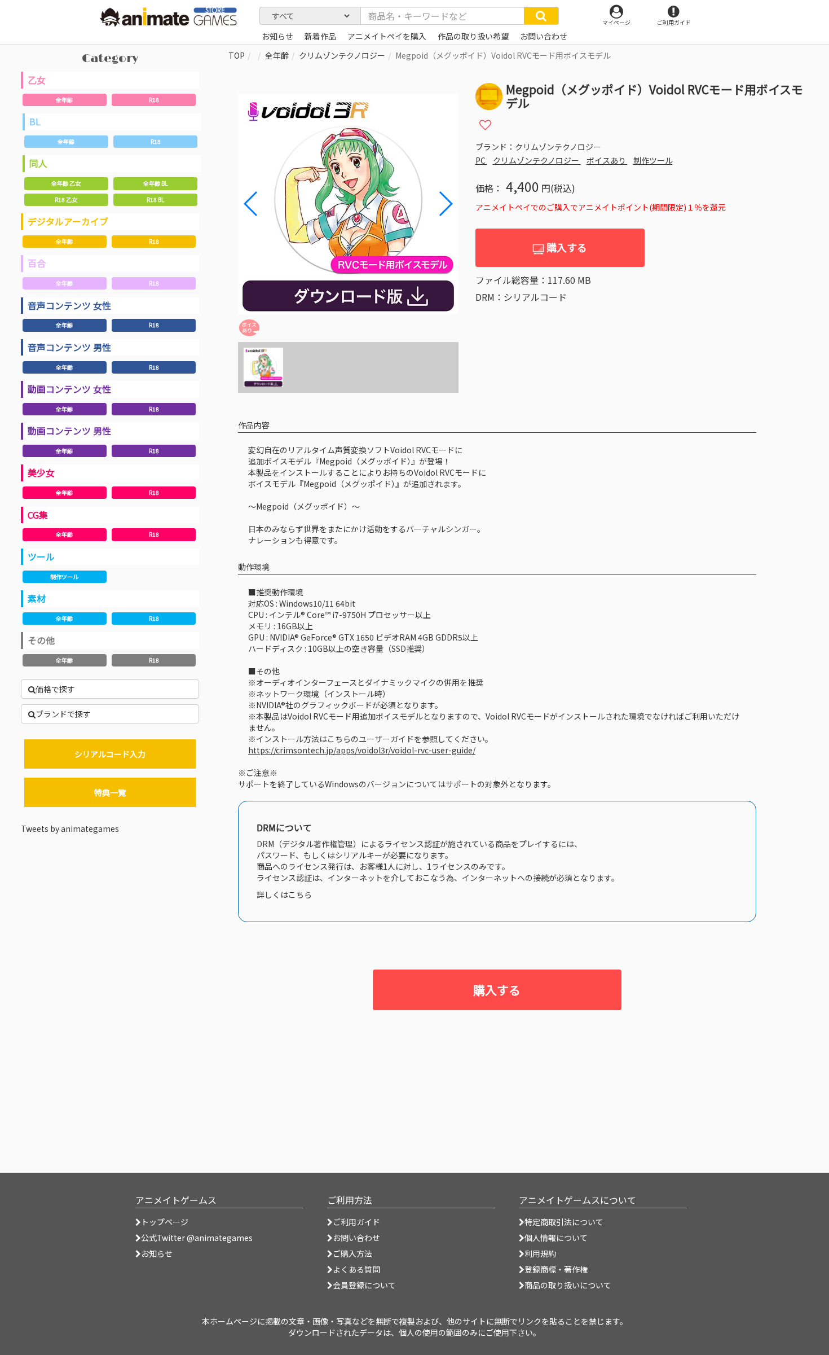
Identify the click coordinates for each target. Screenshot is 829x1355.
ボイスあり (607, 160)
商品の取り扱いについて (567, 1285)
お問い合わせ (356, 1237)
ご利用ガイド (356, 1221)
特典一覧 (110, 792)
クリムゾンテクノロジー (342, 55)
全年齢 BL (155, 183)
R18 (154, 99)
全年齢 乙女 (66, 183)
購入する (565, 247)
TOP (236, 55)
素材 (37, 598)
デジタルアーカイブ (68, 221)
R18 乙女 (66, 199)
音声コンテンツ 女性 (69, 305)
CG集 (38, 514)
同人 (38, 163)
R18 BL (155, 199)
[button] (445, 203)
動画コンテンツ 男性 (69, 430)
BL (35, 121)
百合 (37, 263)
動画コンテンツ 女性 (69, 389)
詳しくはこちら (284, 894)
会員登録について (364, 1285)
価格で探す (55, 689)
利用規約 (540, 1253)
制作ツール (64, 576)
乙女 (37, 79)
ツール (41, 556)
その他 (41, 640)
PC (481, 160)
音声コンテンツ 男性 (69, 347)
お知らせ (157, 1253)
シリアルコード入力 (109, 754)
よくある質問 (356, 1269)
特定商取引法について (563, 1221)
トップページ (164, 1221)
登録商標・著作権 (556, 1269)
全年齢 (64, 99)
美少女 (41, 472)
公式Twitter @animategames (197, 1237)
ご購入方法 (352, 1253)
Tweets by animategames (70, 828)
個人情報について (556, 1237)
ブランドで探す (63, 714)
